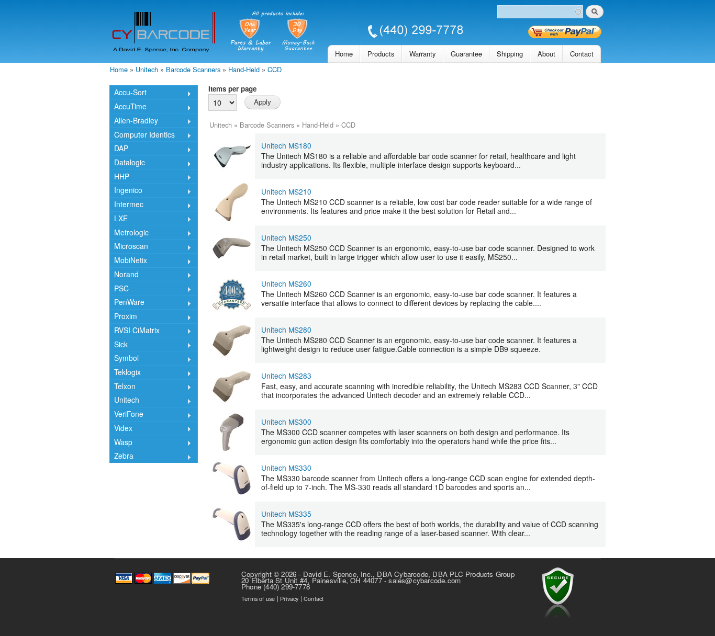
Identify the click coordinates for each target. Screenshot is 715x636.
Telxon (122, 387)
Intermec (126, 205)
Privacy (289, 598)
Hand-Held (244, 69)
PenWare (126, 303)
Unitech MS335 (286, 513)
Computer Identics (142, 135)
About (546, 54)
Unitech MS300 (286, 421)
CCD (274, 69)
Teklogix (125, 373)
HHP (119, 177)
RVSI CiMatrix (134, 331)
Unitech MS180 (286, 145)
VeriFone (126, 414)
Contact (582, 54)
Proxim (123, 317)
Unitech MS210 (286, 191)
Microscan (128, 247)
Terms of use (258, 598)
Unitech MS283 (286, 375)
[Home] (287, 33)
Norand (124, 275)
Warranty (422, 54)
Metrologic (129, 233)
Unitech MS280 (286, 329)
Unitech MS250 (286, 237)
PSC (119, 289)
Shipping (510, 54)
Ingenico (125, 191)
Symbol (124, 359)
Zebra (121, 456)
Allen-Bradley (133, 121)
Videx (120, 429)
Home (344, 54)
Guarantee (466, 54)
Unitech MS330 (286, 467)
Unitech (147, 69)
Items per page (232, 89)
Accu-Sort (128, 93)
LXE (118, 219)
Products (381, 54)
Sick (118, 345)
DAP (118, 149)
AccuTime (128, 107)
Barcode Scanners (193, 69)
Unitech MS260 (286, 283)
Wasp (120, 443)
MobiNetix (128, 261)
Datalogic (127, 163)
